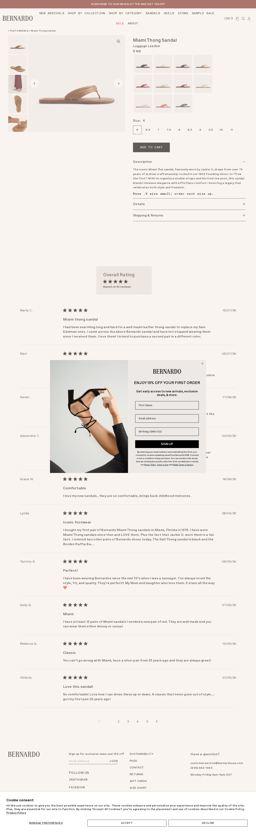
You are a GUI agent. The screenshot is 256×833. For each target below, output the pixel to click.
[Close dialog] (202, 364)
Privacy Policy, (150, 465)
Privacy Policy (16, 812)
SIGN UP (167, 444)
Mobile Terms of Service (183, 465)
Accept (127, 823)
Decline (208, 823)
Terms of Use (162, 465)
